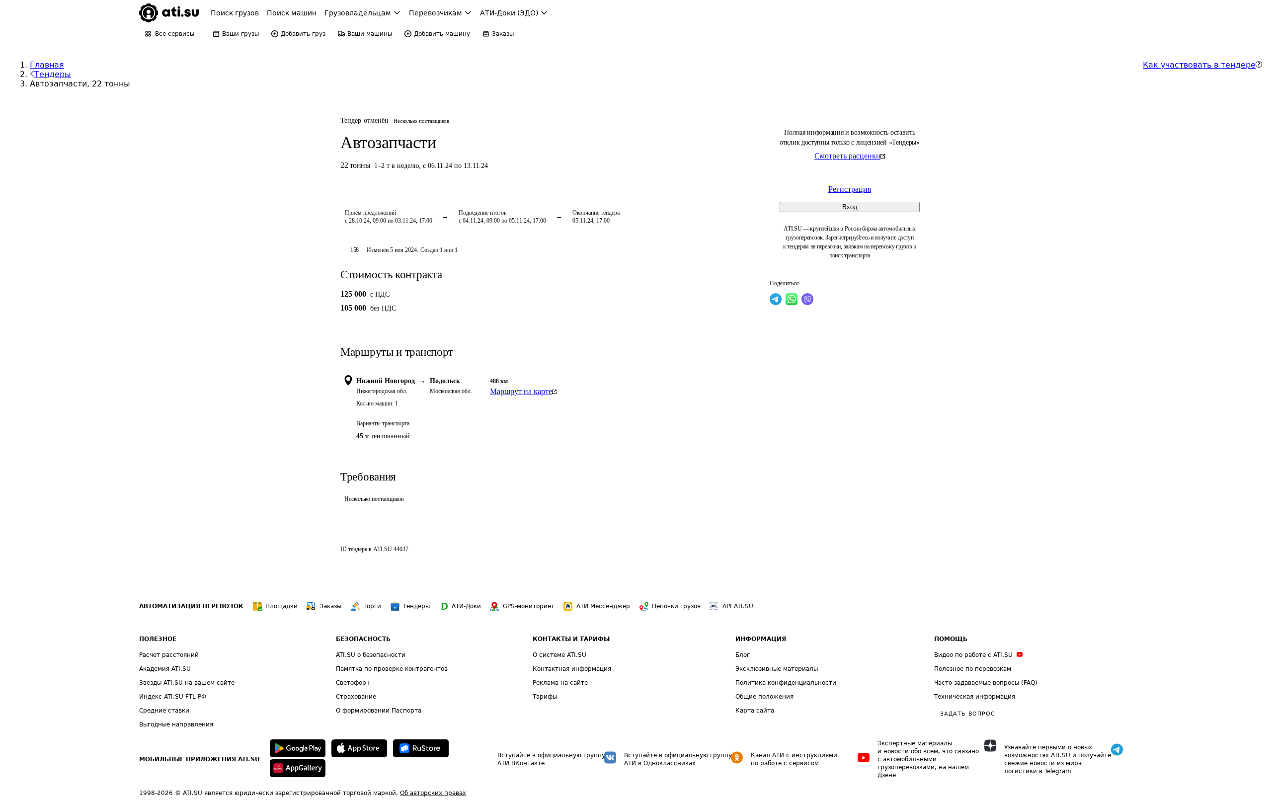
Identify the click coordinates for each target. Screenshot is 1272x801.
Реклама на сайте (560, 682)
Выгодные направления (176, 724)
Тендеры (52, 74)
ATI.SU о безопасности (370, 654)
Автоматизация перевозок (191, 606)
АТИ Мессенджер (603, 606)
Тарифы (545, 696)
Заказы (330, 606)
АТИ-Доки (466, 606)
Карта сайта (754, 710)
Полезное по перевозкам (972, 668)
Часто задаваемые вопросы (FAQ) (985, 682)
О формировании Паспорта (378, 710)
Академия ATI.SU (165, 668)
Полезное (157, 639)
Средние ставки (164, 710)
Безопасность (363, 639)
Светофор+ (353, 682)
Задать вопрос (967, 714)
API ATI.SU (737, 606)
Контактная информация (572, 668)
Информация (760, 639)
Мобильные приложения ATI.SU (199, 759)
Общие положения (764, 696)
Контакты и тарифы (571, 639)
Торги (372, 606)
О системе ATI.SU (559, 654)
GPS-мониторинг (529, 606)
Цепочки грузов (676, 606)
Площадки (281, 606)
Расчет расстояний (169, 654)
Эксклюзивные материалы (776, 668)
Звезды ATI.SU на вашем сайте (187, 682)
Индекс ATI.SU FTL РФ (172, 696)
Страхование (356, 696)
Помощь (950, 639)
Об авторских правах (433, 793)
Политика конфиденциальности (785, 682)
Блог (742, 654)
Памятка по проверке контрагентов (392, 668)
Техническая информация (974, 696)
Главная (47, 65)
